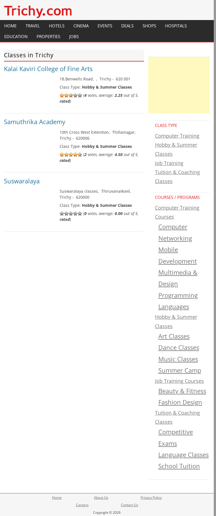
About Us (101, 497)
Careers (82, 504)
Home (10, 25)
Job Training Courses (179, 380)
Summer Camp (179, 370)
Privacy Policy (151, 497)
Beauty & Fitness (182, 391)
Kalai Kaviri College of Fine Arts (48, 68)
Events (105, 25)
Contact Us (129, 504)
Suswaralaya (22, 181)
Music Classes (178, 359)
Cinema (81, 25)
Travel (33, 25)
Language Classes (183, 455)
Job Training (169, 163)
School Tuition (179, 466)
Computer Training (177, 135)
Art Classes (174, 336)
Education (16, 36)
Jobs (74, 36)
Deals (127, 25)
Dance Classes (178, 347)
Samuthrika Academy (34, 121)
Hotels (56, 25)
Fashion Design (180, 402)
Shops (149, 25)
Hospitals (176, 25)
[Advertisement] (179, 85)
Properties (48, 36)
